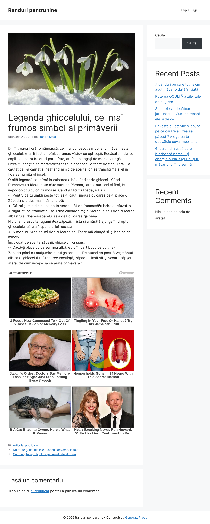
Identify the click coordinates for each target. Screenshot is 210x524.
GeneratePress (136, 517)
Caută (160, 35)
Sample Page (188, 10)
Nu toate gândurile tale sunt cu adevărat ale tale (45, 450)
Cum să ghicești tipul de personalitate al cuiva (44, 454)
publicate (31, 445)
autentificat (40, 491)
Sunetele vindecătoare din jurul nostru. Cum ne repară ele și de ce (177, 114)
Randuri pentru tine (32, 10)
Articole (18, 445)
